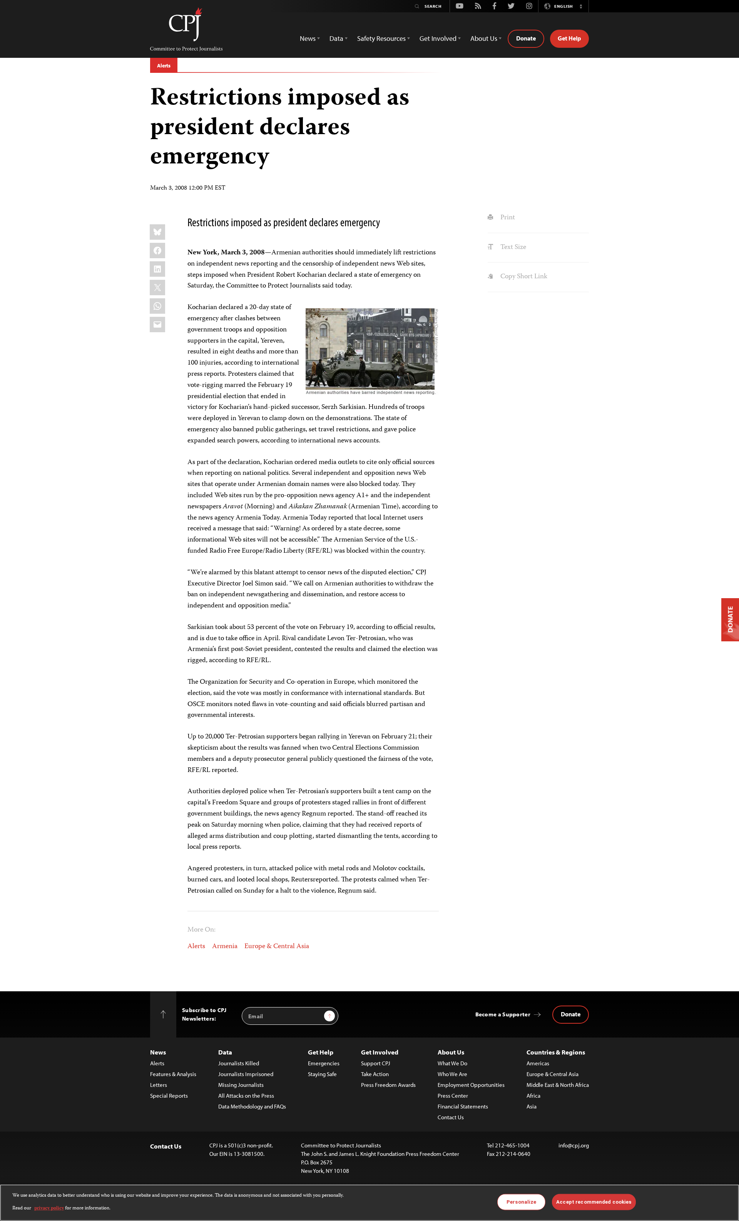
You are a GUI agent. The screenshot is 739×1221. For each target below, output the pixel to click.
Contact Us (451, 1117)
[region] (369, 1202)
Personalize (521, 1202)
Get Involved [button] (438, 38)
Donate (526, 38)
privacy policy (49, 1208)
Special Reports (169, 1095)
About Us (451, 1052)
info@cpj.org (573, 1145)
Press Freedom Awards (388, 1084)
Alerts (164, 65)
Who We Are (452, 1074)
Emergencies (323, 1063)
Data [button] (336, 38)
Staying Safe (322, 1074)
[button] (581, 6)
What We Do (452, 1063)
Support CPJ (375, 1063)
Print (507, 218)
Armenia (224, 946)
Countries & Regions (556, 1052)
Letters (158, 1084)
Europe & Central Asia (276, 946)
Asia (532, 1106)
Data (225, 1052)
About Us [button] (483, 38)
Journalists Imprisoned (245, 1074)
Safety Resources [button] (381, 38)
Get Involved (379, 1052)
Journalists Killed (238, 1063)
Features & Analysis (173, 1074)
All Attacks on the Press (246, 1095)
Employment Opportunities (471, 1084)
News (158, 1052)
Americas (538, 1063)
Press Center (453, 1095)
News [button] (308, 38)
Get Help (569, 38)
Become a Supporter (502, 1014)
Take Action (375, 1074)
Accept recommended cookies (593, 1202)
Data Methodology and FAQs (252, 1106)
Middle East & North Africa (558, 1084)
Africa (533, 1095)
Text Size (512, 247)
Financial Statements (463, 1106)
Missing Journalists (241, 1084)
